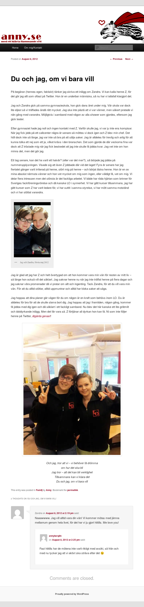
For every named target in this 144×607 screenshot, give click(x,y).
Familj (39, 490)
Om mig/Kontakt (33, 47)
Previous (116, 59)
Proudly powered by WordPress (72, 594)
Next (129, 59)
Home (15, 47)
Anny (49, 490)
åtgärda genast (41, 316)
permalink (72, 490)
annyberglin (55, 535)
